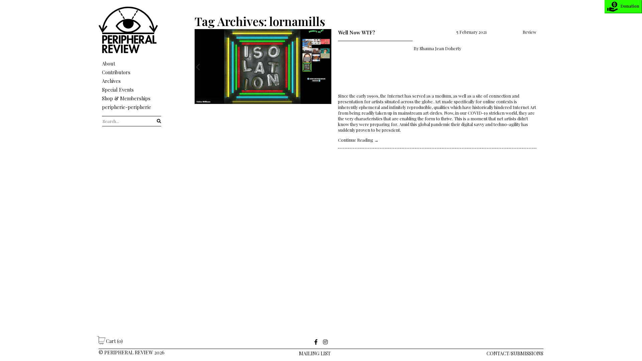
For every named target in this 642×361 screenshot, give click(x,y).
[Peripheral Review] (131, 51)
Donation (630, 6)
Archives (111, 81)
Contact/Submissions (515, 353)
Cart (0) (114, 341)
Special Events (118, 89)
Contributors (116, 72)
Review (529, 32)
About (108, 63)
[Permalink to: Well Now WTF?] (263, 88)
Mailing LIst (315, 353)
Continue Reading (358, 140)
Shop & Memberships (126, 98)
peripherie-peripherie (126, 107)
